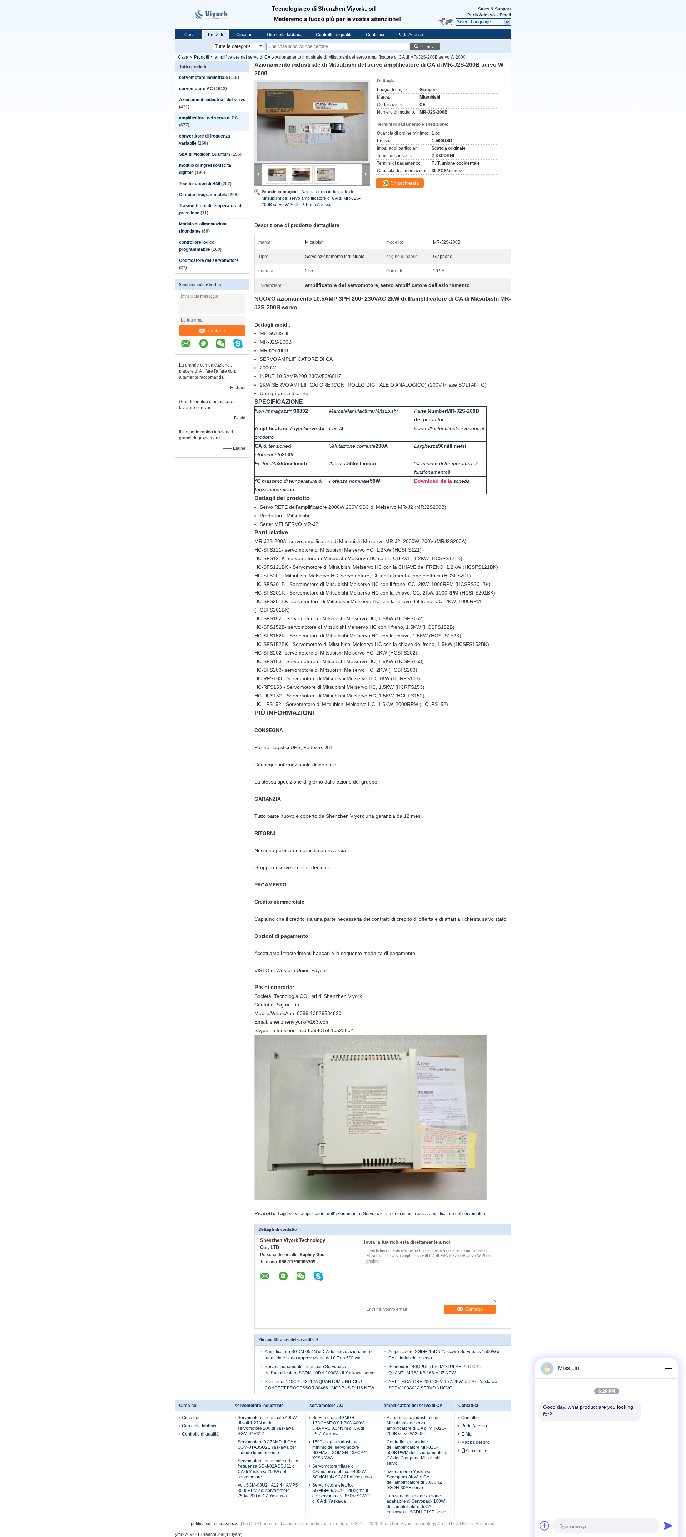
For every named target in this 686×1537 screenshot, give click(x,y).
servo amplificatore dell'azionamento (324, 1213)
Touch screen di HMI (199, 183)
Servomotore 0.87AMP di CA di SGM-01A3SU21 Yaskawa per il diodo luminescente (268, 1447)
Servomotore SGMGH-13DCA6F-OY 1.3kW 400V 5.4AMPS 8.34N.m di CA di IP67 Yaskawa (338, 1425)
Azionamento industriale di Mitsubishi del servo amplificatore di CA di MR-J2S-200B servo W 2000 (311, 198)
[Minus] (668, 1368)
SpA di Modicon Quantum (204, 154)
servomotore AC (196, 88)
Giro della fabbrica (285, 34)
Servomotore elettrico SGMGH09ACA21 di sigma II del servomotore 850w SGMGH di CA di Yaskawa (342, 1493)
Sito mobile (476, 1450)
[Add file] (545, 1525)
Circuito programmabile (203, 194)
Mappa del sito (475, 1442)
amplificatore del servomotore (458, 1213)
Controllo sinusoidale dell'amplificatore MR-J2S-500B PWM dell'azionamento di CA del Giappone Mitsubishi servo (417, 1452)
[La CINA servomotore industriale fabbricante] (215, 14)
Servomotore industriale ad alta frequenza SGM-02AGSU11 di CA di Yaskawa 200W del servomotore (268, 1468)
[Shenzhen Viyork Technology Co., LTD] (507, 22)
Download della (433, 481)
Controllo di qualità (334, 34)
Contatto (216, 330)
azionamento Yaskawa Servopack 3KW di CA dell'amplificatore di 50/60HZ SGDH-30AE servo (414, 1479)
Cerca (428, 46)
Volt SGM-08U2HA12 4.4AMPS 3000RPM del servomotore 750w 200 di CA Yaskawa (268, 1490)
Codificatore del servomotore (209, 260)
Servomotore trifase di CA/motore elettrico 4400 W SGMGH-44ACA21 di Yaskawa (342, 1471)
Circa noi (245, 34)
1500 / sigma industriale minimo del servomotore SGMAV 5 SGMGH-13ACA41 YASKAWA (340, 1450)
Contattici (375, 34)
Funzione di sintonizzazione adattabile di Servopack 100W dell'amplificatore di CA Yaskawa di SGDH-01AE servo (416, 1503)
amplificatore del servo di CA (242, 57)
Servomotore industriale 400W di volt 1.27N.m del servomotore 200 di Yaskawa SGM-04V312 (267, 1425)
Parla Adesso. (481, 15)
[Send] (668, 1525)
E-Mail (467, 1434)
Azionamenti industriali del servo (212, 99)
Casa (189, 34)
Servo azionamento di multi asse (394, 1213)
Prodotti (215, 34)
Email (505, 15)
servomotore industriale (203, 77)
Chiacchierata (404, 183)
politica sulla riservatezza (215, 1523)
